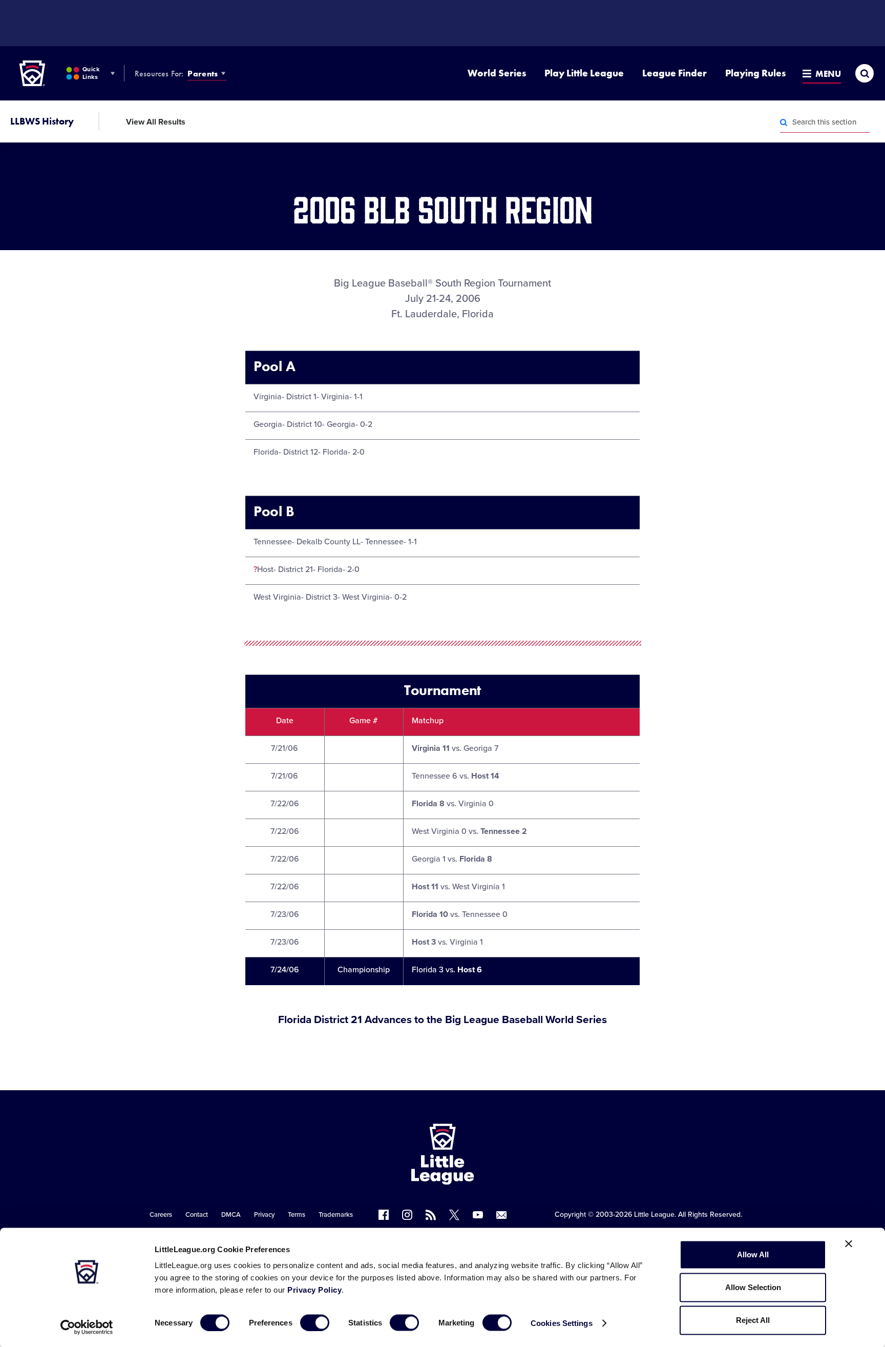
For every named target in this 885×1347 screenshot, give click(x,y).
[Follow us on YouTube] (478, 1215)
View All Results (155, 122)
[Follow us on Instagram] (407, 1215)
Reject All (753, 1320)
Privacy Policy (314, 1289)
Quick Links (90, 73)
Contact (196, 1215)
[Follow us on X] (454, 1215)
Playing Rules (755, 73)
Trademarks (336, 1215)
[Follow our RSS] (431, 1215)
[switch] (314, 1322)
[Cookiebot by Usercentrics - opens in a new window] (87, 1327)
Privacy (264, 1215)
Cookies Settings (562, 1322)
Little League (654, 1214)
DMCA (231, 1215)
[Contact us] (501, 1215)
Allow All (753, 1254)
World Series (497, 73)
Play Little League (584, 73)
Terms (296, 1215)
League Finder (674, 73)
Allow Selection (753, 1287)
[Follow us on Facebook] (383, 1215)
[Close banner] (848, 1244)
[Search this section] (783, 122)
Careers (161, 1215)
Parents (202, 73)
